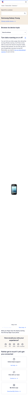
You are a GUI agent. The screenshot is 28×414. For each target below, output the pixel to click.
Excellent (22, 346)
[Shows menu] (26, 2)
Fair (10, 346)
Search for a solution (7, 10)
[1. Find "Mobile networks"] (14, 189)
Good (14, 346)
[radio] (5, 344)
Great (18, 346)
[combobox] (12, 13)
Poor (6, 346)
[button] (14, 32)
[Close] (25, 37)
